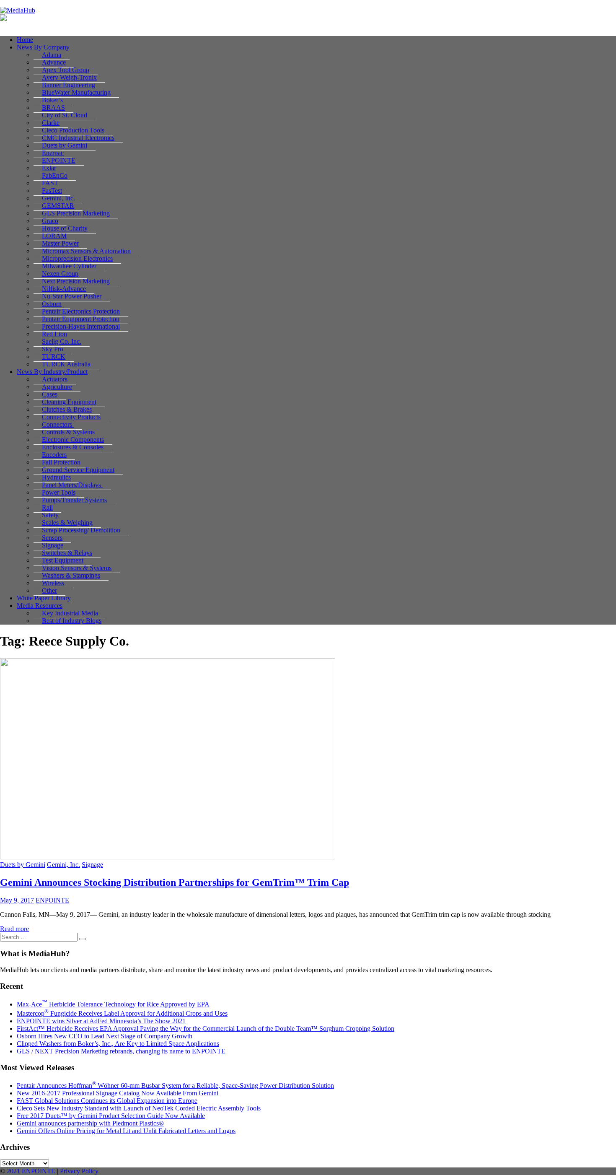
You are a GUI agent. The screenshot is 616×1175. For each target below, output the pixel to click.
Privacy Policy (79, 1171)
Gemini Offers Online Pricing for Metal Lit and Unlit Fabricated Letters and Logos (126, 1130)
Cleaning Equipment (69, 401)
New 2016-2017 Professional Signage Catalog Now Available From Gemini (117, 1093)
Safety (50, 515)
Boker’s (52, 100)
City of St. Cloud (64, 115)
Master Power (60, 243)
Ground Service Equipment (78, 469)
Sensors (52, 537)
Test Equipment (62, 560)
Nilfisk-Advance (64, 288)
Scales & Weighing (67, 522)
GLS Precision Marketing (76, 213)
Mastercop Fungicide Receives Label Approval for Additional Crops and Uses (122, 1013)
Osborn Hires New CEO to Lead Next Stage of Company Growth (104, 1036)
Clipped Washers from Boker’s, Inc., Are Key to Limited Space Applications (118, 1043)
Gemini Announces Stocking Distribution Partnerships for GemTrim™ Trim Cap (174, 882)
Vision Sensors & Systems (76, 567)
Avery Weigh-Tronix (69, 77)
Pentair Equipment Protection (80, 318)
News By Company (43, 47)
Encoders (54, 454)
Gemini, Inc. (58, 198)
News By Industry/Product (52, 371)
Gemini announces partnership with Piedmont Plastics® (90, 1123)
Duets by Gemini (64, 145)
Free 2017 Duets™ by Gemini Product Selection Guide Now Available (111, 1115)
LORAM (54, 235)
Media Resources (39, 605)
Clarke (51, 122)
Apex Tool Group (65, 69)
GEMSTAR (58, 205)
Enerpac (53, 152)
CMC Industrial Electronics (78, 137)
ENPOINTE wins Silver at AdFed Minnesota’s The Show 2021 (101, 1021)
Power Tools (58, 492)
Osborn (52, 303)
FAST (50, 183)
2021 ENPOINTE (31, 1171)
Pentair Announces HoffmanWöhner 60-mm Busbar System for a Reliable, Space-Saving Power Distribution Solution (175, 1085)
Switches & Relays (67, 552)
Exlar (49, 167)
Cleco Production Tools (73, 130)
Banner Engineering (68, 84)
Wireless (53, 582)
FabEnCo (54, 175)
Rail (47, 507)
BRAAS (53, 107)
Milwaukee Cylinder (69, 266)
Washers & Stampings (71, 575)
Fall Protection (61, 462)
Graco (50, 220)
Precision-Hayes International (81, 326)
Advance (54, 62)
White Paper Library (44, 598)
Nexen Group (60, 273)
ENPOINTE (58, 160)
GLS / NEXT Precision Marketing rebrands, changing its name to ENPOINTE (121, 1051)
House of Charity (65, 228)
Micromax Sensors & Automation (86, 250)
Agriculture (57, 386)
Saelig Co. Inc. (61, 341)
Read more (14, 928)
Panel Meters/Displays (72, 484)
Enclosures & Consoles (73, 447)
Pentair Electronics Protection (81, 311)
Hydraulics (56, 477)
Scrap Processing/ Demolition (81, 530)
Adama (51, 54)
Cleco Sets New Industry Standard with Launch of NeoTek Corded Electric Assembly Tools (139, 1108)
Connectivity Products (71, 416)
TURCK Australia (66, 364)
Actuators (54, 379)
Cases (49, 394)
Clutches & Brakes (67, 409)
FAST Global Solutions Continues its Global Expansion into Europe (107, 1100)
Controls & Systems (68, 432)
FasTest (52, 190)
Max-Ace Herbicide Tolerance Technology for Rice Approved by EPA (113, 1004)
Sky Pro (52, 349)
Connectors (58, 424)
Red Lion (54, 333)
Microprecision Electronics (77, 258)
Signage (52, 545)
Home (25, 39)
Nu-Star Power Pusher (71, 296)
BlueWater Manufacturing (76, 92)
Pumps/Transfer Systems (74, 499)
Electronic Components (73, 439)
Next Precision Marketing (76, 281)
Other (49, 590)
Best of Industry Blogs (71, 620)
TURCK (53, 356)
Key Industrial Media (70, 613)
